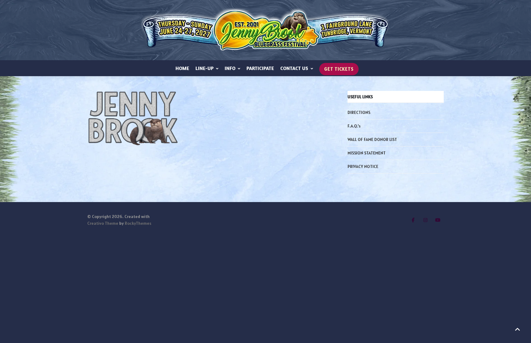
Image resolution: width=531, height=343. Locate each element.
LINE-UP (204, 68)
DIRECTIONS (359, 112)
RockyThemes (138, 223)
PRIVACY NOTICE (363, 166)
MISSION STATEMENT (367, 153)
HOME (182, 68)
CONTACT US (294, 68)
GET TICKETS (339, 69)
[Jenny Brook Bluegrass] (265, 30)
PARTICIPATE (260, 68)
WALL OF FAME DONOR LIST (372, 139)
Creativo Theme (102, 223)
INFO (230, 68)
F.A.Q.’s (354, 126)
